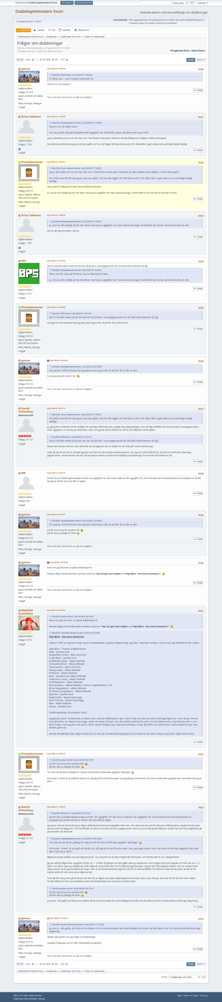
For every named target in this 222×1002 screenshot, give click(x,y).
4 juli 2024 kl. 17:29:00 (56, 116)
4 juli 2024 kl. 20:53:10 (56, 408)
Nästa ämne (198, 50)
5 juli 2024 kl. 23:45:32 (56, 473)
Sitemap (41, 999)
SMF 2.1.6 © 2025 (20, 995)
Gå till (163, 976)
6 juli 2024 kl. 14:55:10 (59, 918)
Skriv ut (201, 60)
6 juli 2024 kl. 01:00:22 (56, 610)
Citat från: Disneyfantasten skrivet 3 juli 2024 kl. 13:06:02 (77, 122)
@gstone (51, 857)
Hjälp (179, 995)
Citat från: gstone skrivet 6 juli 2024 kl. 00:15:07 (73, 760)
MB (23, 473)
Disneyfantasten (32, 162)
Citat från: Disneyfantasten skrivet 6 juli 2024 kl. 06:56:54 (77, 838)
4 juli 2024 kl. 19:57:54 (56, 261)
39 (56, 59)
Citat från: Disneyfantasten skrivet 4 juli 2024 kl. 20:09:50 (77, 366)
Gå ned (20, 60)
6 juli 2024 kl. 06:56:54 (56, 753)
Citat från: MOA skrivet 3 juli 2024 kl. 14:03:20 (72, 75)
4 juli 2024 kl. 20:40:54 (58, 360)
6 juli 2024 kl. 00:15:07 (56, 514)
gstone (25, 68)
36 (44, 59)
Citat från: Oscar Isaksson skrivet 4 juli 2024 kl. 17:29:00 (76, 168)
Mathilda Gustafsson (25, 611)
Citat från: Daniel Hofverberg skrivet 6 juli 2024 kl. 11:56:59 (78, 924)
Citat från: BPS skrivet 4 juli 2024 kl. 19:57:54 (71, 313)
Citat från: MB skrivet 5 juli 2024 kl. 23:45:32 (71, 813)
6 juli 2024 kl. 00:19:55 (58, 562)
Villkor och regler (191, 995)
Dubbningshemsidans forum (39, 11)
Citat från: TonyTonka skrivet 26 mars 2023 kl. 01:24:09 (76, 632)
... (38, 59)
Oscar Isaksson (31, 116)
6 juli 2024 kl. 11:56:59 (56, 807)
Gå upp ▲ (204, 995)
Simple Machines (35, 995)
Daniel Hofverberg (25, 410)
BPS (23, 261)
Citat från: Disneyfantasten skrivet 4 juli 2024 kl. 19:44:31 (77, 221)
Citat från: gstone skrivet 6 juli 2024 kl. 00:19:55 (73, 616)
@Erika (65, 733)
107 (63, 59)
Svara (191, 60)
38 (53, 59)
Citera (199, 90)
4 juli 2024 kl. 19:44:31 (56, 162)
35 (41, 59)
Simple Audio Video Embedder (25, 999)
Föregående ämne (180, 50)
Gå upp (20, 964)
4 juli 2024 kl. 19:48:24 (56, 215)
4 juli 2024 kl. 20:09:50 (56, 307)
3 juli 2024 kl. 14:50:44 (56, 68)
